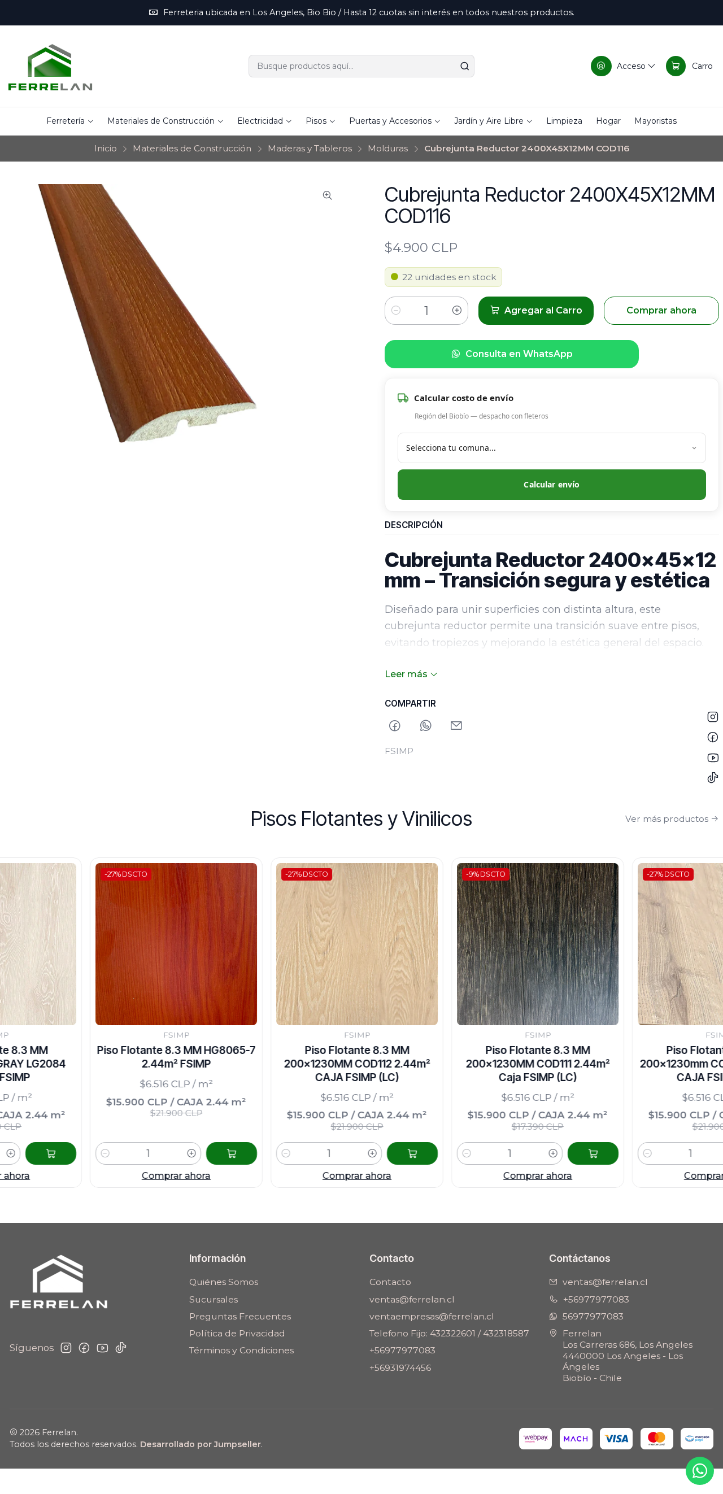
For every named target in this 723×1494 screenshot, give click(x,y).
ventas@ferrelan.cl (412, 1299)
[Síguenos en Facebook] (84, 1347)
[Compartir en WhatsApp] (426, 727)
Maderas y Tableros (310, 148)
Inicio (105, 148)
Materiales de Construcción (192, 148)
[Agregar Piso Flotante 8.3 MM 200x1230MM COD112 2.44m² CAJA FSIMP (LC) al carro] (362, 1153)
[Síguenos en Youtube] (102, 1347)
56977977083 (593, 1316)
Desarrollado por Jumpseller (200, 1444)
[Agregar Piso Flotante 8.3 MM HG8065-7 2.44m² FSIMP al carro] (181, 1153)
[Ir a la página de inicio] (50, 66)
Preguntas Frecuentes (240, 1316)
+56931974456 (400, 1367)
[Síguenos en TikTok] (121, 1347)
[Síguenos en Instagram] (66, 1347)
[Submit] (464, 66)
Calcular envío (552, 484)
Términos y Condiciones (241, 1350)
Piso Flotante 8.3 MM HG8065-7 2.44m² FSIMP (125, 1057)
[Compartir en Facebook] (395, 727)
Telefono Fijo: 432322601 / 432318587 (449, 1333)
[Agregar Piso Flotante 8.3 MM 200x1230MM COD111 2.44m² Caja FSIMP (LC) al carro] (542, 1153)
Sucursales (213, 1299)
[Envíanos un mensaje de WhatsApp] (700, 1471)
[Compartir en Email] (456, 727)
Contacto (390, 1282)
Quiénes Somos (223, 1282)
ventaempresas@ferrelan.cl (431, 1316)
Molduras (388, 148)
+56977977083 (402, 1350)
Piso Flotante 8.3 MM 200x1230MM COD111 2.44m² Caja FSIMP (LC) (487, 1063)
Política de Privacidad (237, 1333)
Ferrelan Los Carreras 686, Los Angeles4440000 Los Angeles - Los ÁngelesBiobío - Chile (627, 1355)
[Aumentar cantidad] (457, 310)
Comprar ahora (126, 1175)
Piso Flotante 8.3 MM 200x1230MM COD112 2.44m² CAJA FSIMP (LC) (306, 1063)
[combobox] (361, 66)
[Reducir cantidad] (396, 310)
